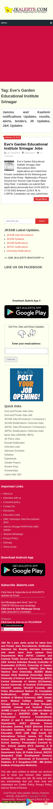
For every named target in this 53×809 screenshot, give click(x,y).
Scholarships (11, 470)
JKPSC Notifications (17, 247)
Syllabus (9, 454)
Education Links (11, 515)
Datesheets (10, 458)
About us (8, 493)
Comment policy (11, 502)
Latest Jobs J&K (12, 474)
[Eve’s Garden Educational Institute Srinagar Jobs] (9, 165)
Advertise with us (12, 498)
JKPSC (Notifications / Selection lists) (24, 431)
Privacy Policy (10, 538)
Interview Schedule (14, 450)
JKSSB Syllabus (15, 239)
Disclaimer (8, 510)
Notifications (30, 153)
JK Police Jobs (12, 439)
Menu (4, 23)
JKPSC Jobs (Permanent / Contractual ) (25, 427)
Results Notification (14, 443)
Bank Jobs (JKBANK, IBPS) (19, 435)
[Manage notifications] (46, 802)
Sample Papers (12, 462)
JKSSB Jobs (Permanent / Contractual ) (25, 419)
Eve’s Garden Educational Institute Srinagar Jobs (26, 146)
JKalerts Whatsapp (13, 534)
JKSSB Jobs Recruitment (20, 235)
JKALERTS (15, 153)
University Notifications (19, 251)
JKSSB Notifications (17, 243)
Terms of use (9, 547)
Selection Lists (12, 447)
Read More (41, 199)
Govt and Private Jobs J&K (18, 415)
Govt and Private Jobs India (18, 411)
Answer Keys (11, 466)
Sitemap (7, 542)
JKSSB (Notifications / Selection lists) (23, 423)
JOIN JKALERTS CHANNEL (16, 612)
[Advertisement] (26, 53)
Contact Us (9, 506)
